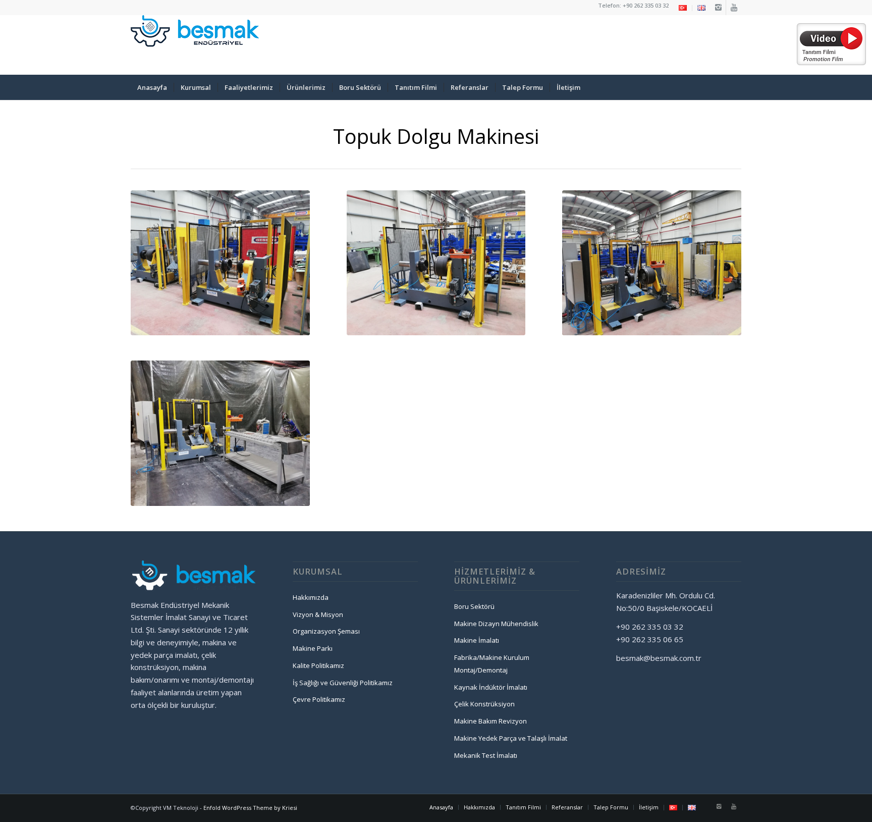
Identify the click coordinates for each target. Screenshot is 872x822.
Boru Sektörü (474, 606)
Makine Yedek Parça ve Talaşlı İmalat (510, 738)
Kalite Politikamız (318, 665)
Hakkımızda (311, 597)
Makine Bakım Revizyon (490, 721)
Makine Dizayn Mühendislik (496, 623)
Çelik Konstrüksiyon (484, 703)
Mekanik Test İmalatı (485, 755)
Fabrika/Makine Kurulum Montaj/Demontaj (491, 664)
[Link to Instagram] (718, 7)
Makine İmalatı (476, 640)
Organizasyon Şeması (326, 631)
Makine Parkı (313, 648)
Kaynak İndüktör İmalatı (490, 687)
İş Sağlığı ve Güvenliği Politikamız (343, 682)
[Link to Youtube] (733, 7)
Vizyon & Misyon (318, 614)
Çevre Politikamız (319, 699)
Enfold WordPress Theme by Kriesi (250, 807)
